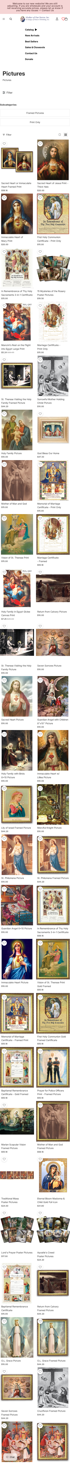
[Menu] (3, 19)
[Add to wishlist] (4, 143)
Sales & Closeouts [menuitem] (35, 47)
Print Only (35, 122)
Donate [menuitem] (29, 59)
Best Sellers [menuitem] (31, 41)
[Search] (10, 19)
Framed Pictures (35, 113)
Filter (8, 134)
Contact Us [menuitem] (31, 53)
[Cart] (66, 19)
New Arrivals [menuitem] (32, 35)
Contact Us (48, 10)
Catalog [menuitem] (29, 29)
